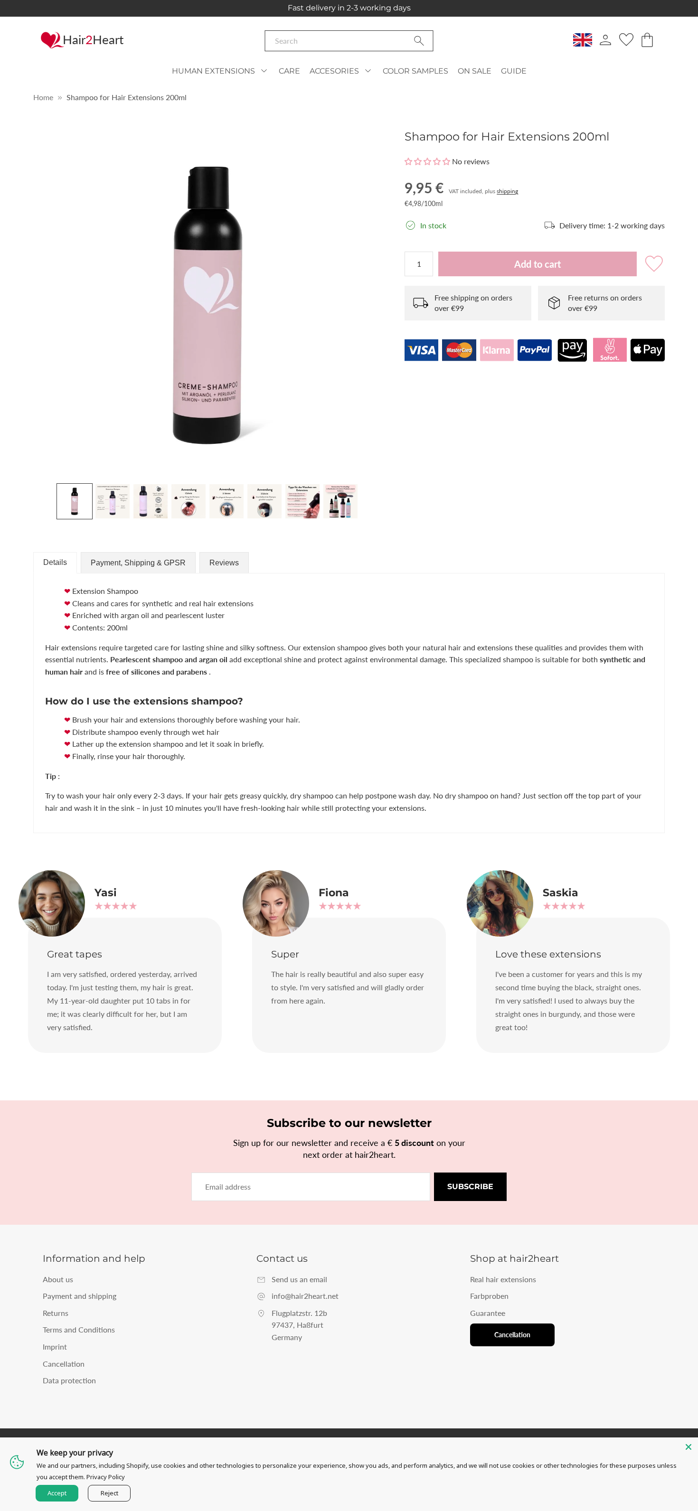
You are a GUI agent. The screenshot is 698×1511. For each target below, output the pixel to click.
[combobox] (349, 40)
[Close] (688, 1447)
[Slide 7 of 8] (302, 501)
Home (43, 97)
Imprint (55, 1346)
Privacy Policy (105, 1477)
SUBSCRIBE (470, 1186)
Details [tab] (55, 562)
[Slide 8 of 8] (340, 501)
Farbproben (489, 1295)
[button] (427, 161)
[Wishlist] (626, 39)
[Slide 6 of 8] (264, 501)
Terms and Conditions (79, 1329)
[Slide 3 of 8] (150, 501)
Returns (55, 1312)
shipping (507, 191)
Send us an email (299, 1279)
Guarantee (487, 1312)
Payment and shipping (79, 1295)
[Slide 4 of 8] (188, 501)
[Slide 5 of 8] (226, 501)
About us (58, 1279)
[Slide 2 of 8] (112, 501)
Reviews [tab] (224, 563)
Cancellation (64, 1363)
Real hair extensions (503, 1279)
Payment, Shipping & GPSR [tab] (138, 563)
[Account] (605, 39)
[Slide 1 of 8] (74, 501)
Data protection (69, 1380)
